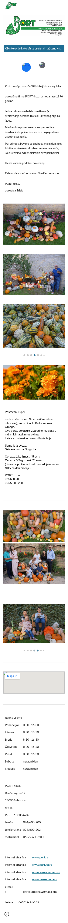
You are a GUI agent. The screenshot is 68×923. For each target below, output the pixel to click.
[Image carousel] (34, 330)
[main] (34, 138)
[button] (6, 915)
